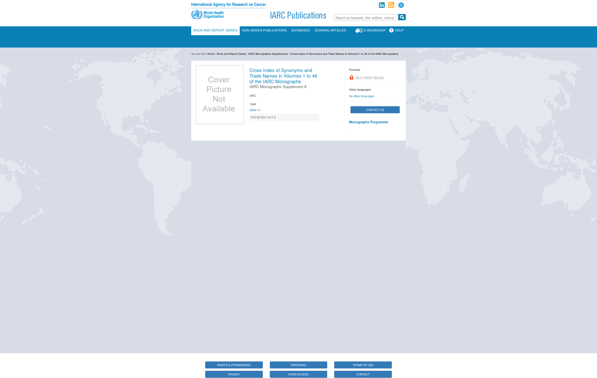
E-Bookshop (375, 30)
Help (399, 30)
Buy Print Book (370, 78)
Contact (363, 374)
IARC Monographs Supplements (268, 53)
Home (211, 53)
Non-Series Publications (264, 30)
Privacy (234, 374)
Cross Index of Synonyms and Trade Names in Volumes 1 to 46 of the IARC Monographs (344, 53)
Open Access (298, 374)
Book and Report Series (215, 30)
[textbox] (366, 17)
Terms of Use (363, 365)
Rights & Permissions (233, 365)
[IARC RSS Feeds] (391, 5)
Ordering (298, 365)
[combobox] (366, 17)
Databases (300, 30)
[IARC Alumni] (382, 5)
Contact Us (375, 110)
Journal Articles (330, 30)
